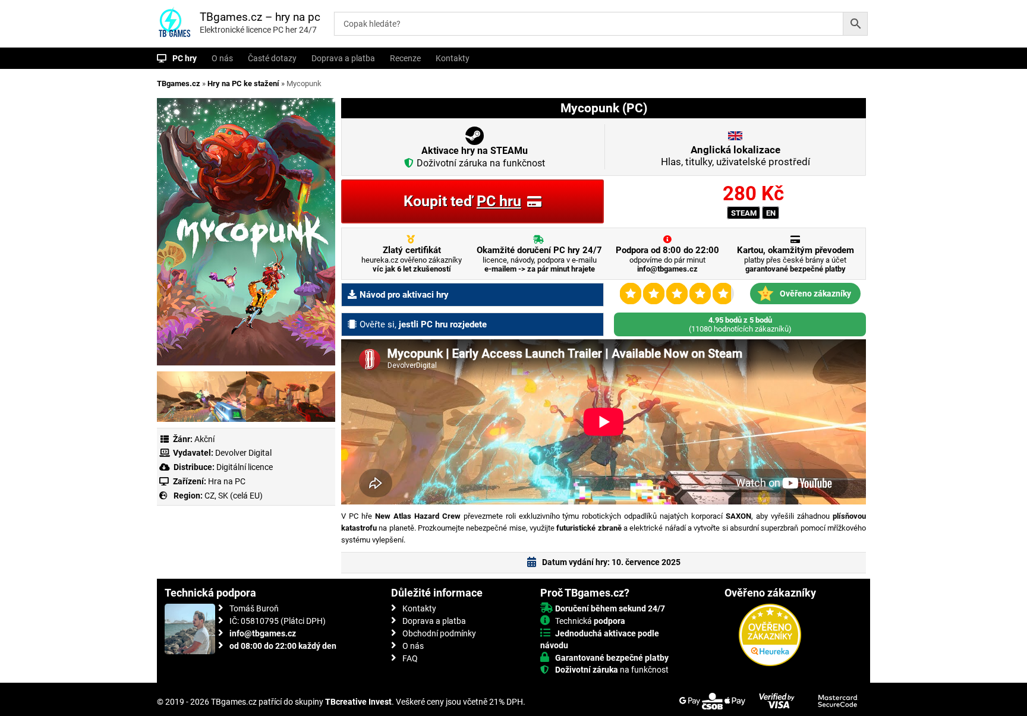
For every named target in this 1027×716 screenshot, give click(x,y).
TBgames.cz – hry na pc (260, 17)
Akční (204, 439)
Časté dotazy (272, 58)
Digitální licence (244, 467)
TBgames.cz (178, 83)
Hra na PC (225, 481)
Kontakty (453, 58)
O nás (222, 58)
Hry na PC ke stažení (243, 83)
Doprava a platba (343, 58)
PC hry (184, 58)
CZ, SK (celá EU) (233, 495)
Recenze (405, 58)
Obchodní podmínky (439, 633)
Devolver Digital (243, 453)
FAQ (410, 658)
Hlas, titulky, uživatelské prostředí (735, 156)
